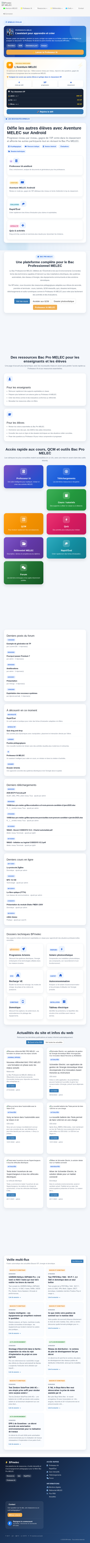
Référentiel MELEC (55, 1490)
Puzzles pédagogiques (16, 743)
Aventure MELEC (11, 8)
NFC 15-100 (11, 880)
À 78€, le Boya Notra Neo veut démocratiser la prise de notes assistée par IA (61, 1390)
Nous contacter (16, 1515)
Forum (51, 1478)
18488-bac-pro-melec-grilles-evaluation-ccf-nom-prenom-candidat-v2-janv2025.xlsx (41, 805)
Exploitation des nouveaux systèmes (22, 693)
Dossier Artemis (13, 768)
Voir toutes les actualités (54, 1042)
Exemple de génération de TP (19, 643)
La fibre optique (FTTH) (16, 892)
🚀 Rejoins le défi (45, 111)
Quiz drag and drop (15, 730)
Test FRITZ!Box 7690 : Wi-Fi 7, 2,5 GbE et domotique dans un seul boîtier (62, 1280)
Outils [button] (69, 8)
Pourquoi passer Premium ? (18, 656)
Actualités (52, 1497)
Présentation (12, 681)
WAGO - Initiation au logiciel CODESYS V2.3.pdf (26, 842)
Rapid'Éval (11, 718)
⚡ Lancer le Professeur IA (45, 52)
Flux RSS (52, 1493)
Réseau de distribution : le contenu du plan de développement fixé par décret (63, 1352)
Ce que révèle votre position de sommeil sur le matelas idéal (61, 1314)
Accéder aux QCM (41, 301)
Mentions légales (55, 1487)
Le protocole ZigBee (15, 867)
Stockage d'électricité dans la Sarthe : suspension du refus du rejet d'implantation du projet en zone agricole (25, 1353)
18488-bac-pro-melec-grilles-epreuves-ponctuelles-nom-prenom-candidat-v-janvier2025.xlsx (45, 817)
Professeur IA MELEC (45, 307)
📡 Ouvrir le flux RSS (35, 1042)
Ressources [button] (41, 8)
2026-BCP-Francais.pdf (16, 793)
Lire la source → (15, 1297)
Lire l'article (11, 1086)
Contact (81, 8)
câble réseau (12, 917)
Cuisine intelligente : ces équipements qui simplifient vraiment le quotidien (25, 1316)
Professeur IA (27, 8)
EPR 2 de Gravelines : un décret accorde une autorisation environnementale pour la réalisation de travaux (25, 1427)
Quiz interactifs (54, 1472)
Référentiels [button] (56, 8)
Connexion (9, 14)
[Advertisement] (45, 333)
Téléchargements (55, 1475)
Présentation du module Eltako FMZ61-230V (25, 904)
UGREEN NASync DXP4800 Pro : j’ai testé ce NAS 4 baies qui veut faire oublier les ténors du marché (24, 1280)
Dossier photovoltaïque (64, 301)
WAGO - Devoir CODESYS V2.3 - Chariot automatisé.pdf (29, 830)
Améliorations (12, 668)
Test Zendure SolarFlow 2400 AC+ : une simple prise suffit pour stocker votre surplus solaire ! (24, 1390)
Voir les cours (22, 301)
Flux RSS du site (77, 1261)
